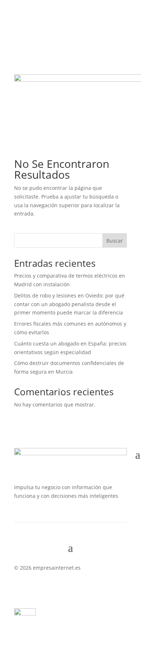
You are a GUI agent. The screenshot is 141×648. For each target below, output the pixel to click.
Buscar (114, 240)
